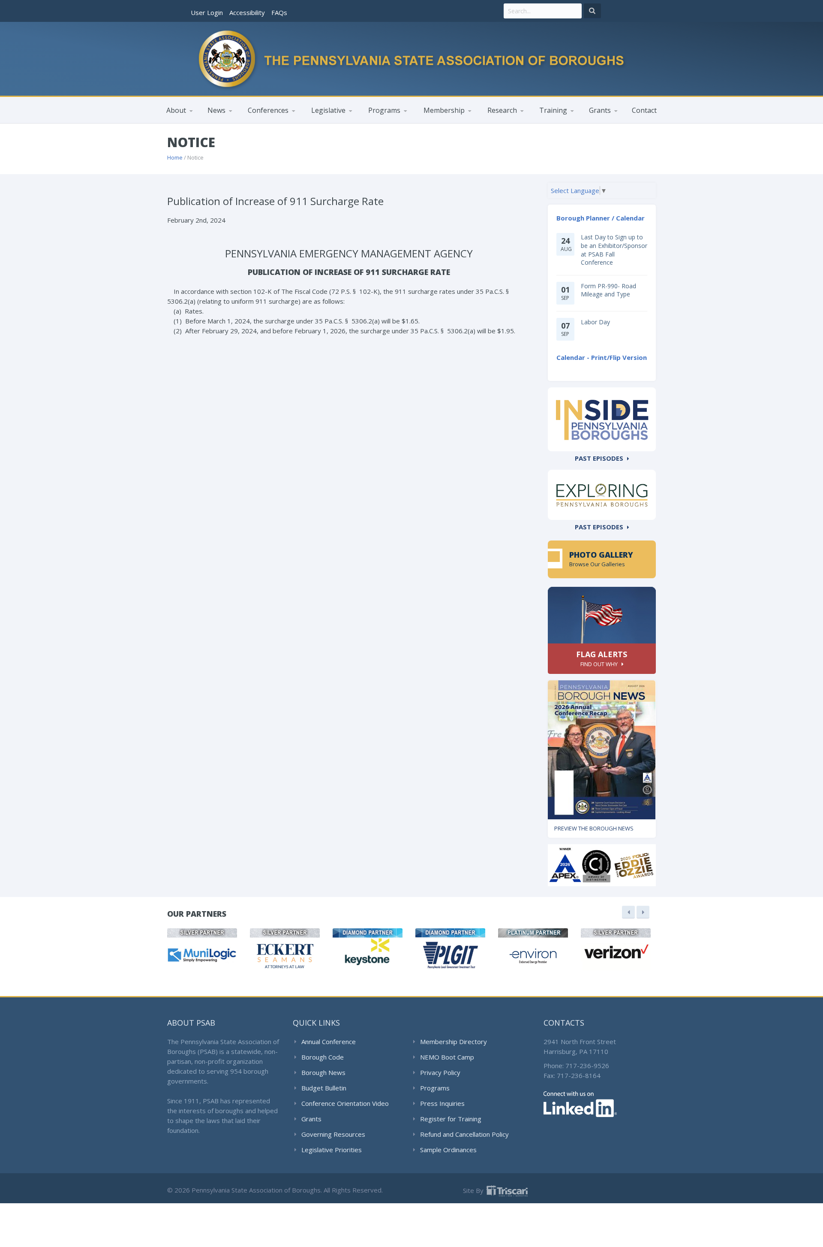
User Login (207, 12)
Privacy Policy (440, 1072)
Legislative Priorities (331, 1149)
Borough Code (322, 1057)
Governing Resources (333, 1134)
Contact (644, 110)
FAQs (279, 12)
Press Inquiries (442, 1103)
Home (175, 157)
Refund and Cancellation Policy (464, 1134)
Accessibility (247, 12)
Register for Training (450, 1118)
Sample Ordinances (448, 1149)
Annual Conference (328, 1041)
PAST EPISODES (599, 458)
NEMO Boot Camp (447, 1057)
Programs (435, 1088)
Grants (311, 1118)
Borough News (323, 1072)
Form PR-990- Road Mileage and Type (608, 290)
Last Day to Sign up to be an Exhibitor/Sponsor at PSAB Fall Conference (614, 249)
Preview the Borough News (594, 828)
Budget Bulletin (323, 1088)
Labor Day (595, 322)
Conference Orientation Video (345, 1103)
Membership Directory (453, 1041)
